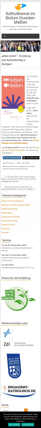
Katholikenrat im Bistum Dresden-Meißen (21, 18)
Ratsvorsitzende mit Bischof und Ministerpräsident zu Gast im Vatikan (19, 188)
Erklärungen (7, 213)
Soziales (25, 169)
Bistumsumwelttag (9, 209)
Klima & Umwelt (8, 169)
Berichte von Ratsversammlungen (16, 205)
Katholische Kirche (11, 166)
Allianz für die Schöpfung (12, 201)
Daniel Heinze (10, 163)
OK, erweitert (14, 425)
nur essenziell (28, 425)
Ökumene (18, 169)
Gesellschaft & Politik (26, 166)
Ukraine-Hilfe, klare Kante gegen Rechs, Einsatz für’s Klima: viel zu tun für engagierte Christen (19, 179)
